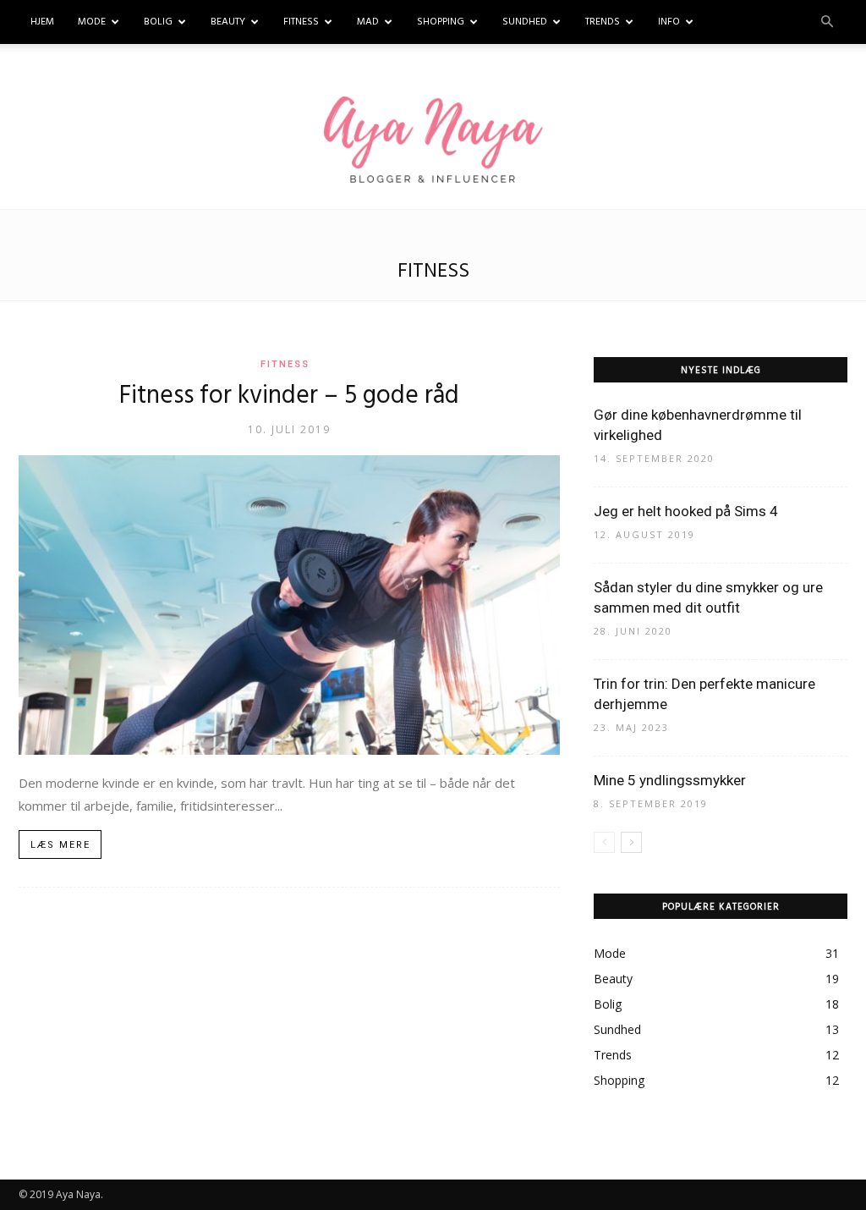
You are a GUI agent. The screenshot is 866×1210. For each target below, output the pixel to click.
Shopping (440, 22)
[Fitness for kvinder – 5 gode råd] (289, 605)
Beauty (228, 22)
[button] (827, 22)
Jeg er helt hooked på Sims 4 (686, 511)
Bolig (158, 22)
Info (669, 22)
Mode (92, 22)
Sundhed (524, 22)
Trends (602, 22)
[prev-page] (604, 842)
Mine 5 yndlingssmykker (670, 780)
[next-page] (631, 842)
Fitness (301, 22)
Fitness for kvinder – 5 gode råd (289, 396)
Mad (368, 22)
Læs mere (60, 844)
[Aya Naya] (433, 142)
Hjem (42, 22)
